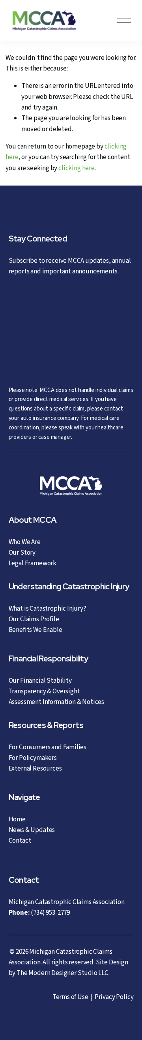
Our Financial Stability (40, 680)
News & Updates (32, 830)
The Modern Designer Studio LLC (62, 973)
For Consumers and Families (48, 747)
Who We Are (25, 542)
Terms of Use (70, 997)
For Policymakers (33, 758)
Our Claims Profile (34, 619)
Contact (20, 840)
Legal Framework (32, 563)
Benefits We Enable (35, 630)
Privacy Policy (114, 997)
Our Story (22, 552)
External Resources (35, 768)
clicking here (76, 168)
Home (17, 819)
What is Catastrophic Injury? (47, 608)
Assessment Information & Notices (57, 702)
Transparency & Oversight (44, 691)
